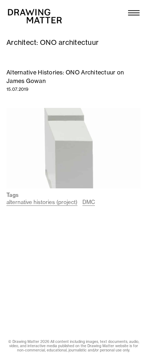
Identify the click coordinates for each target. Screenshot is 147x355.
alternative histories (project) (41, 202)
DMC (88, 202)
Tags (12, 195)
